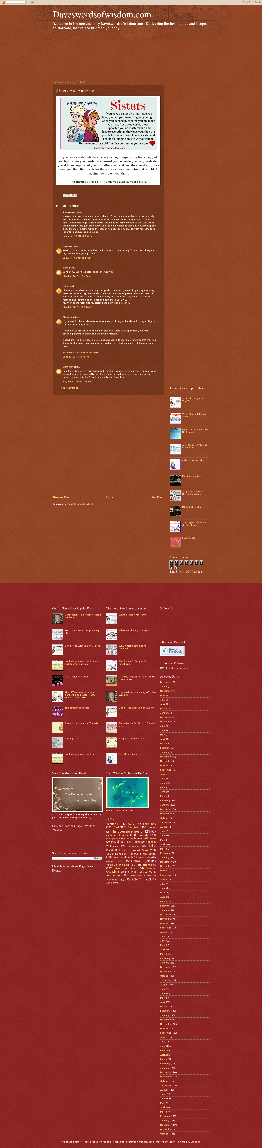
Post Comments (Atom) (80, 503)
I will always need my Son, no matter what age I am (81, 662)
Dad (116, 827)
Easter (152, 827)
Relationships (147, 864)
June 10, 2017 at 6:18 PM (76, 356)
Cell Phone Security (193, 460)
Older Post (155, 497)
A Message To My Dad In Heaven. (194, 446)
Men (116, 857)
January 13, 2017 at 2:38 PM (77, 257)
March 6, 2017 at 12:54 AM (77, 307)
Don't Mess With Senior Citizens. (83, 645)
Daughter (133, 827)
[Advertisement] (131, 55)
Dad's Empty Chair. (192, 506)
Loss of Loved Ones (133, 850)
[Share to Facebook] (72, 195)
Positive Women (117, 864)
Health (136, 841)
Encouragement (127, 831)
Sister (118, 868)
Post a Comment (69, 387)
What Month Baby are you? (194, 415)
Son (132, 868)
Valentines (136, 875)
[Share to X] (69, 195)
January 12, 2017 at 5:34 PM (77, 236)
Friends (143, 835)
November (166, 721)
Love (109, 853)
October (164, 695)
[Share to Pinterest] (75, 195)
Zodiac (110, 882)
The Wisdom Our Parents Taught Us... (137, 724)
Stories (132, 871)
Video (149, 875)
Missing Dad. (72, 738)
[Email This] (64, 195)
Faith (109, 835)
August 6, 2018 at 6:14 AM (77, 381)
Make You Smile (145, 853)
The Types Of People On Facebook (194, 523)
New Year (144, 857)
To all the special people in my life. (82, 631)
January (164, 686)
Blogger (67, 317)
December (166, 682)
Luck (124, 853)
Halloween (149, 838)
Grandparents (113, 838)
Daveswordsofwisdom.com (102, 14)
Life (152, 845)
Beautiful (112, 823)
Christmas (149, 823)
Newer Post (62, 497)
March (163, 708)
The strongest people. (77, 707)
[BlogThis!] (67, 195)
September (166, 769)
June (163, 730)
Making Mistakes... (192, 475)
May (162, 734)
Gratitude (131, 838)
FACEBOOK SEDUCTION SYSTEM (80, 352)
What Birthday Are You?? (192, 400)
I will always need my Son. (79, 754)
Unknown (68, 246)
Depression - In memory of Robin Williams (83, 616)
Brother (132, 824)
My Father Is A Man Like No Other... (195, 431)
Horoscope (133, 846)
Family (123, 835)
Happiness (118, 841)
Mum (127, 857)
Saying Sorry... (190, 537)
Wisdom (134, 879)
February (165, 747)
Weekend (111, 879)
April (163, 704)
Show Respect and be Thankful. (82, 723)
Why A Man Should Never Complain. (192, 493)
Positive (133, 861)
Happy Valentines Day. (131, 738)
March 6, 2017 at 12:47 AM (77, 276)
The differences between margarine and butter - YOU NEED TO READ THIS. (80, 695)
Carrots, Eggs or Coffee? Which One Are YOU (137, 678)
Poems (110, 861)
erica (66, 267)
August (164, 774)
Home (108, 497)
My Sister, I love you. (76, 676)
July (162, 699)
